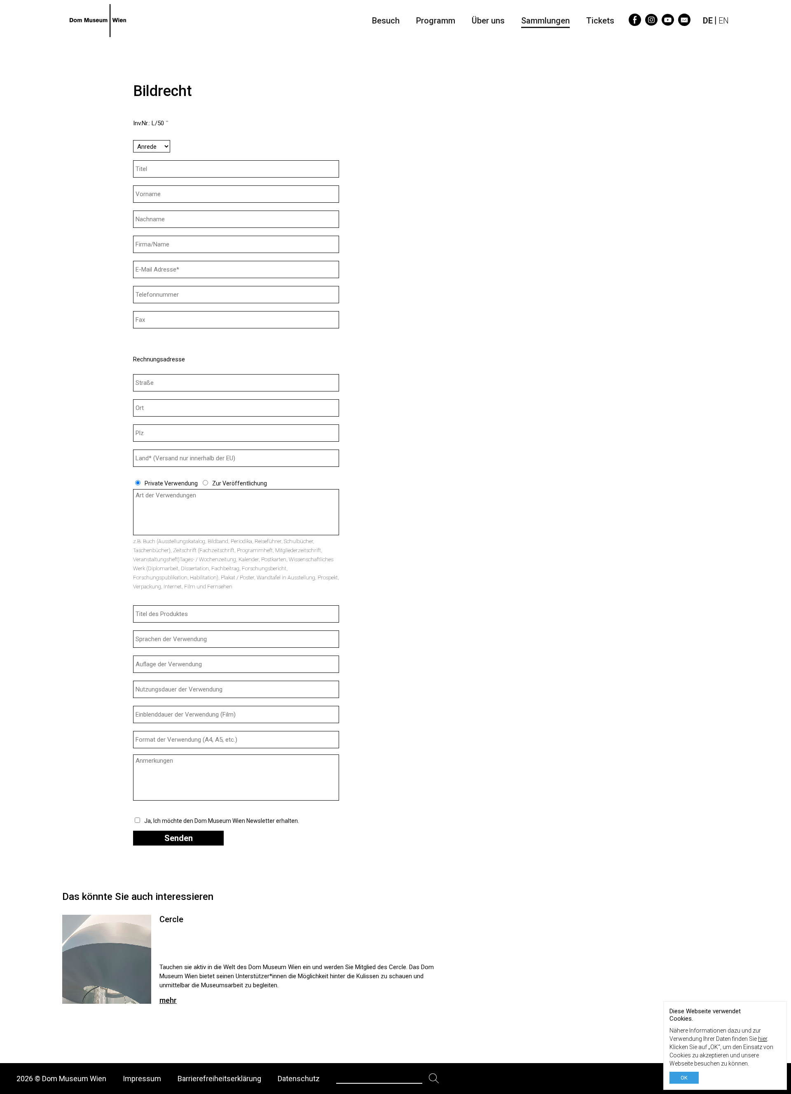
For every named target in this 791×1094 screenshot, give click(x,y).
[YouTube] (668, 23)
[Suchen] (434, 1078)
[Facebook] (635, 23)
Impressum (142, 1078)
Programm (435, 21)
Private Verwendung (171, 483)
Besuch (386, 21)
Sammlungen (545, 21)
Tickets (600, 21)
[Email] (684, 23)
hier (762, 1038)
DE (708, 21)
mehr (168, 1000)
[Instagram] (651, 23)
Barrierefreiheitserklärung (219, 1078)
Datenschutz (299, 1078)
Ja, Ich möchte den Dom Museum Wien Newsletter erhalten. (221, 821)
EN (723, 21)
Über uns (488, 21)
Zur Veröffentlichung (239, 483)
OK (684, 1078)
